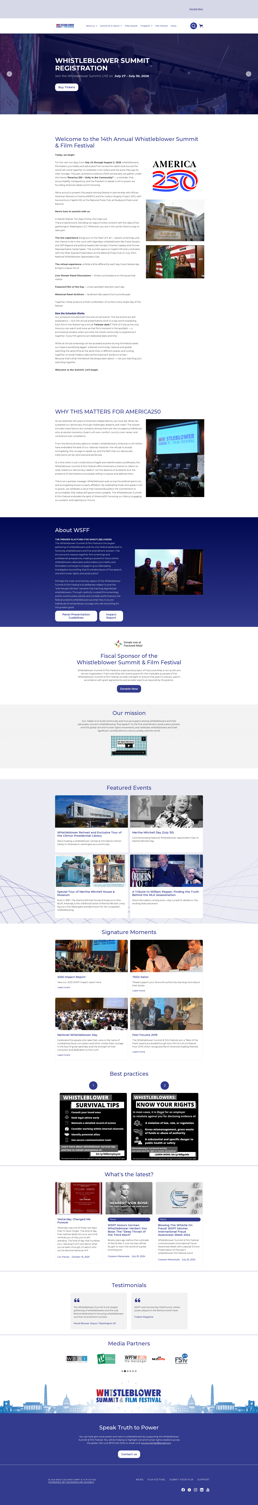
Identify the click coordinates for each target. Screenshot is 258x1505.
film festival (156, 1479)
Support (203, 1479)
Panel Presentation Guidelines (76, 616)
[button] (93, 26)
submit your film (181, 1479)
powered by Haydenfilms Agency (71, 1482)
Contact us (129, 1454)
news (140, 1479)
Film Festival (161, 26)
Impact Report (111, 616)
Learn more (63, 987)
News (173, 26)
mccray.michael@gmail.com (156, 1443)
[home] (65, 26)
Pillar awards (131, 26)
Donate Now (129, 688)
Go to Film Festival (71, 93)
